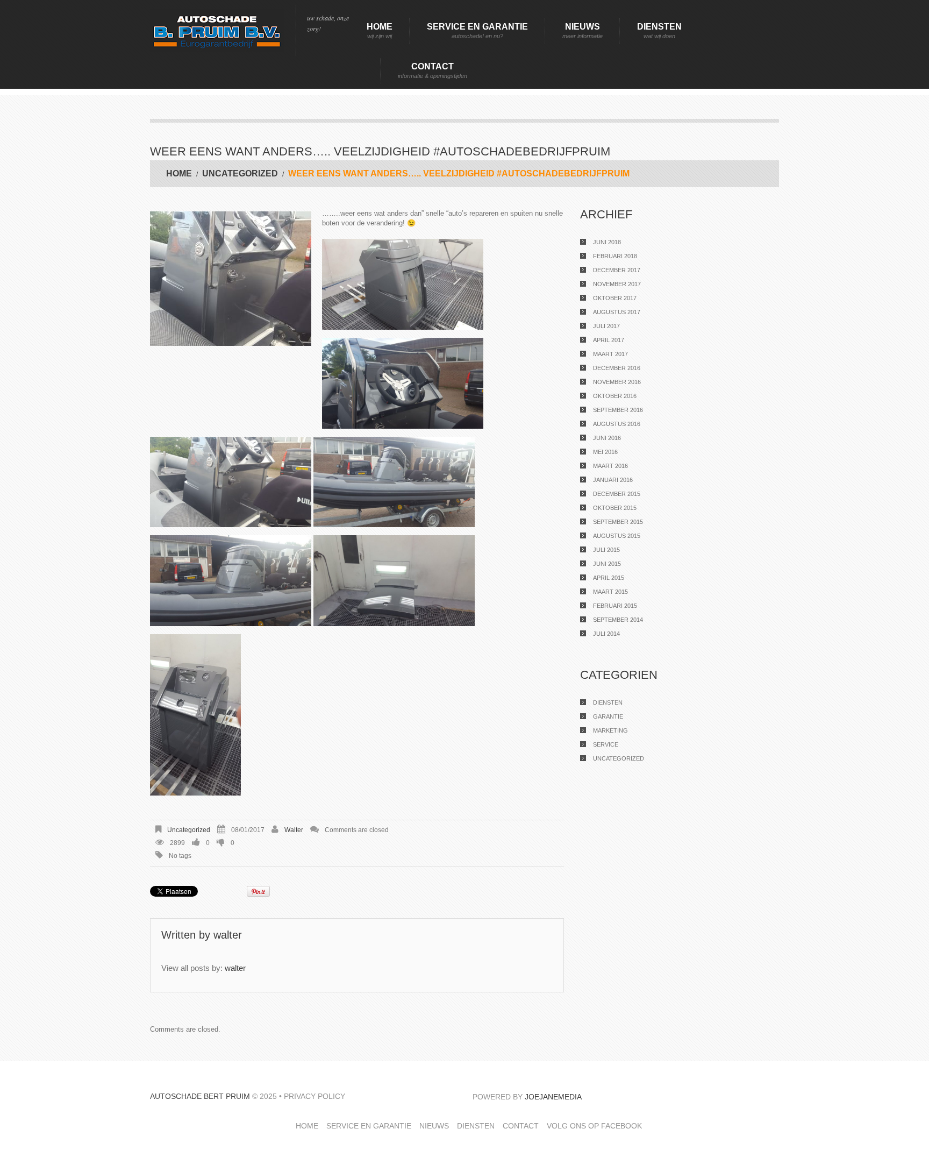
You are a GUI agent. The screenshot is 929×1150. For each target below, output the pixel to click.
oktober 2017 (615, 298)
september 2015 (618, 522)
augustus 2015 (616, 536)
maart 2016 (610, 466)
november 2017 (617, 284)
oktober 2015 (615, 508)
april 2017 (608, 340)
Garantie (608, 716)
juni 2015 (607, 563)
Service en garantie (477, 30)
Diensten (659, 30)
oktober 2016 (615, 396)
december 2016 (616, 368)
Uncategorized (240, 173)
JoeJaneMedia (553, 1096)
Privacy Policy (314, 1096)
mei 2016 (605, 452)
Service (605, 744)
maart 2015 (610, 591)
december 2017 (616, 270)
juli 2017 (606, 326)
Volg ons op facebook (594, 1125)
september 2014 (618, 619)
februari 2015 (615, 605)
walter (293, 830)
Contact (432, 70)
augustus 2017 (616, 312)
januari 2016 (613, 480)
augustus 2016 (616, 424)
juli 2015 (606, 549)
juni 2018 (607, 242)
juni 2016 (607, 438)
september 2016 (618, 410)
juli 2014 (606, 633)
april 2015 (608, 577)
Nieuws (582, 30)
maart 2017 (610, 354)
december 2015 (616, 494)
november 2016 (617, 382)
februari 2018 (615, 256)
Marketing (610, 730)
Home (379, 30)
